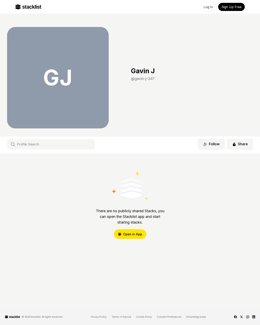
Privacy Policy (99, 316)
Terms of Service (121, 316)
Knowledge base (196, 316)
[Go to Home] (28, 6)
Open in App (132, 234)
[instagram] (247, 316)
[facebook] (235, 316)
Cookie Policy (144, 316)
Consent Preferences (169, 316)
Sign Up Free (231, 7)
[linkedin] (253, 316)
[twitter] (241, 316)
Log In (208, 7)
